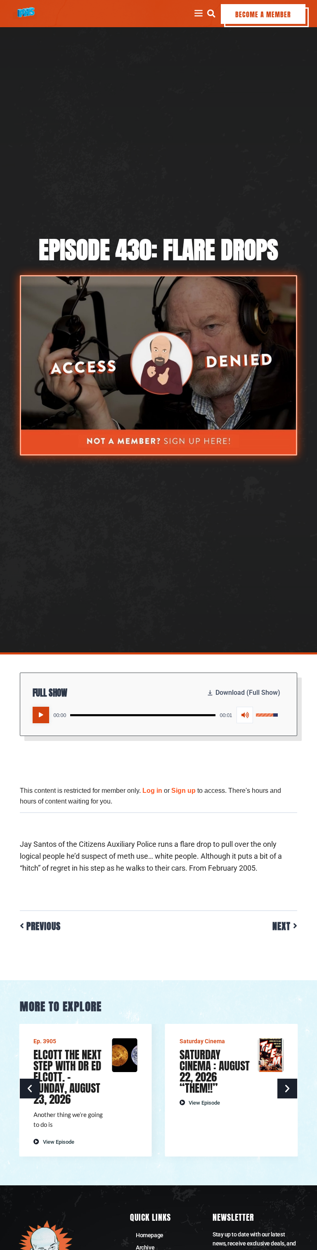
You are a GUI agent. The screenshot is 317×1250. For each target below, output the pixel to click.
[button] (211, 13)
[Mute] (245, 715)
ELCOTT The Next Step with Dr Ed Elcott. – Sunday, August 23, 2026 (67, 1076)
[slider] (142, 715)
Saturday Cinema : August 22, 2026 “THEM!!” (215, 1071)
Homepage (149, 1235)
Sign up (183, 790)
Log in (152, 790)
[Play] (41, 715)
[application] (155, 715)
